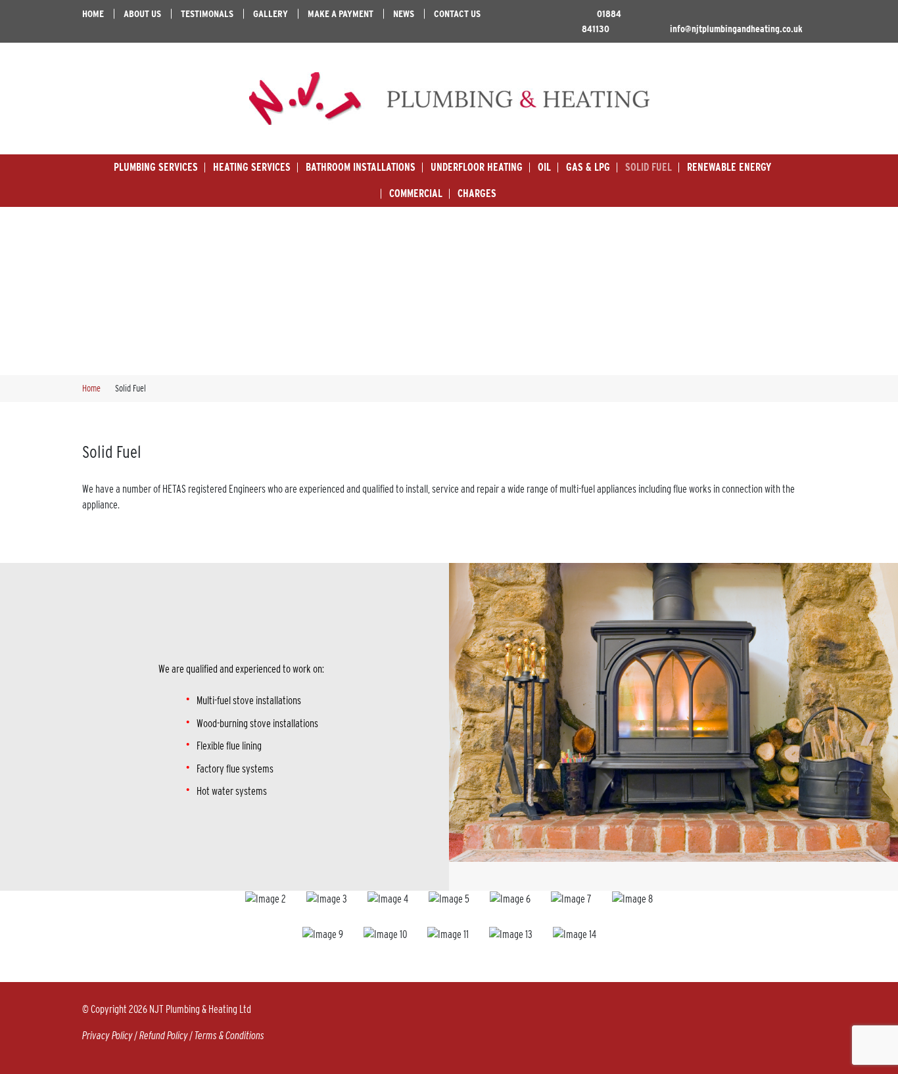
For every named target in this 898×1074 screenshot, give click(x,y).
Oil (544, 167)
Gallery (270, 14)
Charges (477, 193)
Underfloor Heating (477, 167)
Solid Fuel (648, 167)
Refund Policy (163, 1035)
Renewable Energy (729, 167)
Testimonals (207, 14)
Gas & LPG (588, 167)
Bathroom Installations (360, 167)
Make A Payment (340, 14)
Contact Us (457, 14)
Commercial (415, 193)
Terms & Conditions (229, 1035)
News (403, 14)
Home (93, 14)
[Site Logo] (449, 98)
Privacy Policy (107, 1035)
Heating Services (252, 167)
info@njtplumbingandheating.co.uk (736, 29)
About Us (142, 14)
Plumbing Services (156, 167)
